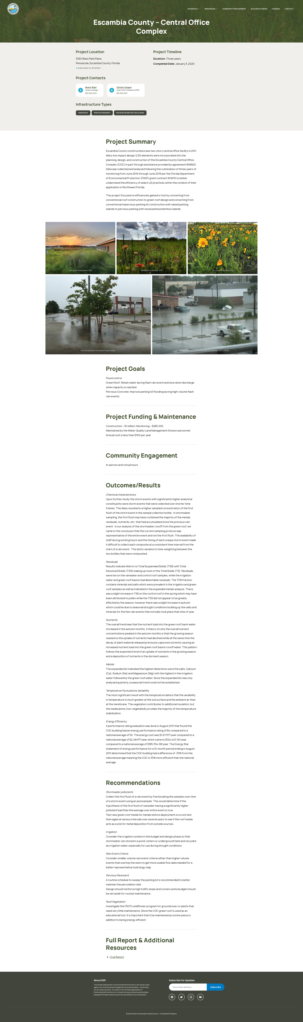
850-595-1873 (121, 93)
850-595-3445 (91, 93)
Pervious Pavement (102, 113)
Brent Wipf (90, 87)
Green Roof (83, 113)
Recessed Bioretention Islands (130, 113)
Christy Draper (124, 87)
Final (117, 957)
